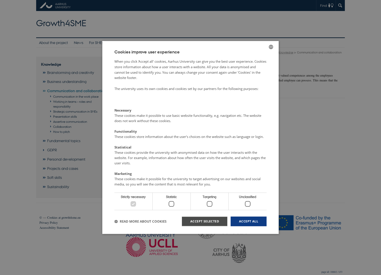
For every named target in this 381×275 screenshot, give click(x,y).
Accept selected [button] (204, 221)
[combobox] (271, 47)
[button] (140, 221)
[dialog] (190, 137)
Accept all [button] (248, 221)
